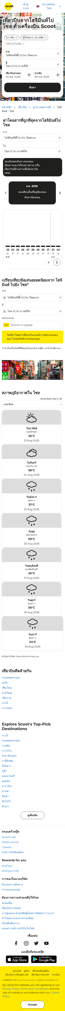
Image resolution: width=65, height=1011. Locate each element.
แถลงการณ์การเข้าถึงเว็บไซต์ (18, 928)
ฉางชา (5, 791)
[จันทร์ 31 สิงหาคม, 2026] (48, 246)
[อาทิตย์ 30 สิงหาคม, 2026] (43, 246)
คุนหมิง (6, 781)
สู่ (6, 62)
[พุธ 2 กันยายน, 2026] (58, 246)
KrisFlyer (7, 865)
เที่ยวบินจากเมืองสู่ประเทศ (16, 974)
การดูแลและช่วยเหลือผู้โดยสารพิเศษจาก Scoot (28, 913)
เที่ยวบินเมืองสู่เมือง (40, 971)
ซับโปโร (6, 801)
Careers (7, 847)
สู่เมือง (26, 971)
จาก (8, 51)
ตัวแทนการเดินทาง (12, 884)
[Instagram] (26, 943)
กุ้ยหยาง (6, 765)
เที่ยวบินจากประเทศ (40, 974)
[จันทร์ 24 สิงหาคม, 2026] (13, 246)
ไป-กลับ (10, 37)
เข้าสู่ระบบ (26, 6)
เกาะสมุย (7, 707)
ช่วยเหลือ (7, 903)
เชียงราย (6, 697)
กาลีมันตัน (7, 760)
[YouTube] (46, 943)
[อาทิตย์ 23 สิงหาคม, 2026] (8, 246)
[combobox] (31, 138)
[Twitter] (36, 943)
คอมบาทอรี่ (8, 776)
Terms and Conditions (34, 988)
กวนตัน (6, 745)
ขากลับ (38, 73)
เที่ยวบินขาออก (13, 73)
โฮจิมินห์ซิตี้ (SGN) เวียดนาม (21, 55)
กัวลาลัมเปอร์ (9, 755)
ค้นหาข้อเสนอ (32, 197)
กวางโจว (7, 750)
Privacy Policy (11, 988)
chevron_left (5, 193)
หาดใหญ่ (7, 692)
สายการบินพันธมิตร (13, 852)
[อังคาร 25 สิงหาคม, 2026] (18, 246)
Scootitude (9, 837)
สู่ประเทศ (17, 971)
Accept (32, 1004)
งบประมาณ (8, 318)
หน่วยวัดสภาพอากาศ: (51, 398)
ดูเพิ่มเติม (33, 815)
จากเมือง (56, 974)
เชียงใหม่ (7, 687)
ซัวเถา (5, 806)
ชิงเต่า (5, 796)
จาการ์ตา (7, 786)
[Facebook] (16, 943)
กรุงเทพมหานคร (11, 677)
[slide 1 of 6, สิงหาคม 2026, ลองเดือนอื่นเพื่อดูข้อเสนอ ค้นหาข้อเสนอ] (32, 192)
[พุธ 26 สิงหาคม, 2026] (23, 246)
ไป (4, 145)
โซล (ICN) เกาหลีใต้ (17, 66)
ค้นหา (32, 87)
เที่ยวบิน (22, 107)
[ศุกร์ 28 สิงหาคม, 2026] (33, 246)
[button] (34, 37)
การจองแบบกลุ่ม (11, 889)
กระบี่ (5, 702)
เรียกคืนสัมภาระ (11, 923)
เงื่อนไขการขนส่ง (11, 908)
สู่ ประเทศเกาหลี (42, 107)
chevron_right (59, 193)
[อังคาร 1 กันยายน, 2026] (53, 246)
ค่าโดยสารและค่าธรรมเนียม (17, 918)
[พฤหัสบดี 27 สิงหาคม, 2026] (28, 246)
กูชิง (4, 770)
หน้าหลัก (7, 107)
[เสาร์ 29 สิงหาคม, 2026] (38, 246)
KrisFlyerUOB (10, 870)
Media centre (10, 842)
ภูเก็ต (5, 682)
